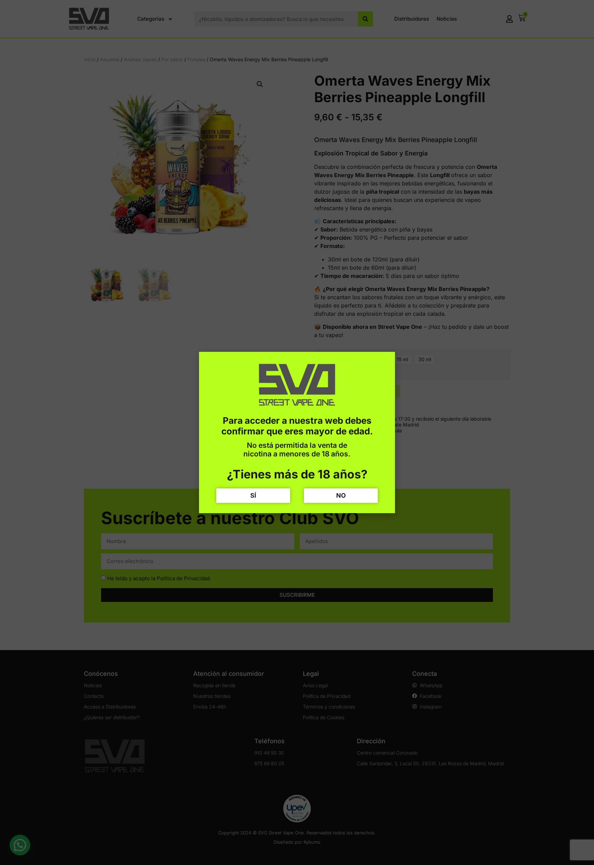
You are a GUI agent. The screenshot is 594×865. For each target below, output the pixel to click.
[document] (297, 432)
